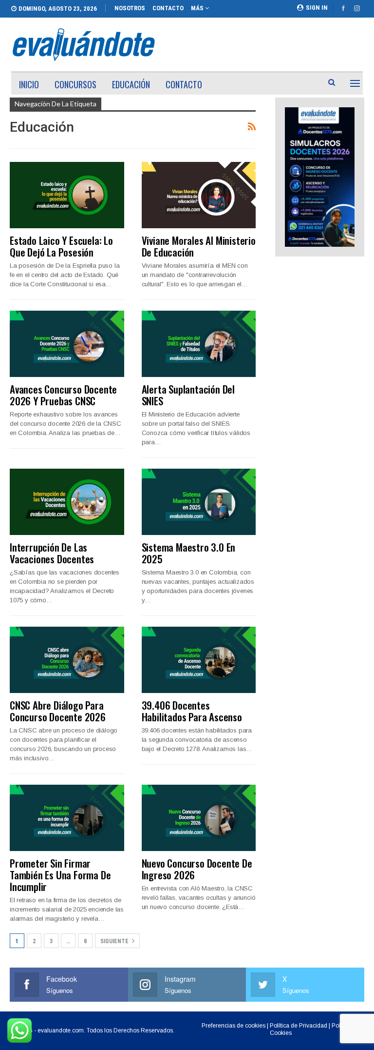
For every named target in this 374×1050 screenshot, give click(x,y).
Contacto (168, 8)
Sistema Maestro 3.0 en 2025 (189, 552)
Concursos (75, 84)
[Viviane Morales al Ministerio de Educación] (199, 195)
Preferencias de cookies (233, 1025)
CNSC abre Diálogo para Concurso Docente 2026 (58, 710)
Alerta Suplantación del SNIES (188, 394)
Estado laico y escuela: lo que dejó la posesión (61, 246)
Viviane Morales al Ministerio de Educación (199, 246)
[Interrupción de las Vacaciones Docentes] (67, 502)
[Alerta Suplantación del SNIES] (199, 344)
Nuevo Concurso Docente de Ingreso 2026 (197, 868)
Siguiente (115, 941)
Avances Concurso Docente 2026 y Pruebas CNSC (63, 394)
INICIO (29, 84)
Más (198, 8)
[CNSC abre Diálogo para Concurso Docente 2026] (67, 660)
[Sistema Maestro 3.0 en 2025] (199, 502)
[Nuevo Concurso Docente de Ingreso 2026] (199, 818)
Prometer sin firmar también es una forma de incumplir (60, 874)
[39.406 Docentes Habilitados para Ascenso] (199, 660)
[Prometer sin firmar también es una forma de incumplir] (67, 818)
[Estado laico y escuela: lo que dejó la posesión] (67, 195)
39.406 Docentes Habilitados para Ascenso (192, 710)
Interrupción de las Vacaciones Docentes (52, 552)
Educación (131, 84)
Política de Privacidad (298, 1025)
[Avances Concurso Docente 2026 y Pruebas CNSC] (67, 344)
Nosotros (129, 8)
